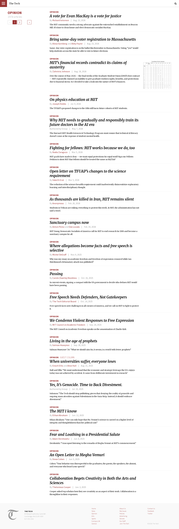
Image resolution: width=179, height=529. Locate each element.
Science (94, 524)
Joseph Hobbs (59, 103)
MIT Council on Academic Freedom (68, 324)
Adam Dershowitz (60, 438)
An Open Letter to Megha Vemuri (77, 455)
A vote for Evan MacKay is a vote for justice (85, 16)
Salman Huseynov (60, 345)
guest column (67, 357)
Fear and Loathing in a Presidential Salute (85, 434)
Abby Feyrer (77, 43)
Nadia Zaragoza (59, 152)
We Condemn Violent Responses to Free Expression (92, 320)
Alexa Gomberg (59, 43)
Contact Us (151, 508)
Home (94, 508)
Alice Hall (71, 365)
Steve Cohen (58, 459)
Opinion (54, 11)
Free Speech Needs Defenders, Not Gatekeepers (88, 297)
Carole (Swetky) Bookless (64, 278)
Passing (56, 274)
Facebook (151, 511)
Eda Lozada (74, 226)
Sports (94, 519)
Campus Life (96, 521)
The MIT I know (63, 411)
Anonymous (58, 203)
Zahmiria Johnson (61, 71)
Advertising (123, 516)
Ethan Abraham (60, 415)
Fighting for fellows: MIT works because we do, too (92, 148)
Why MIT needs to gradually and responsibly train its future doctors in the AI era (94, 122)
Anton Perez (58, 226)
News (93, 511)
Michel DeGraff (59, 254)
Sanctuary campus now (69, 222)
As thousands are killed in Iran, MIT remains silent (92, 199)
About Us (123, 508)
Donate (122, 519)
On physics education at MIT (73, 99)
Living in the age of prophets (73, 341)
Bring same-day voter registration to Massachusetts (93, 39)
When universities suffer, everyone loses (83, 361)
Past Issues (123, 511)
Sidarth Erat (58, 180)
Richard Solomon (60, 20)
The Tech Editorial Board (64, 301)
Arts (93, 516)
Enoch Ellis (57, 365)
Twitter (150, 514)
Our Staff (123, 521)
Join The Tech (124, 524)
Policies (122, 514)
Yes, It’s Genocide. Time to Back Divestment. (86, 385)
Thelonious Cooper (61, 487)
